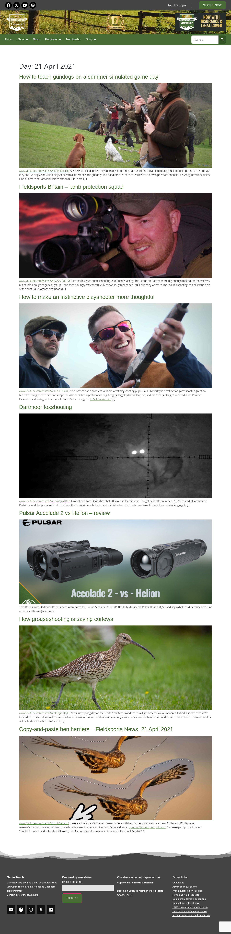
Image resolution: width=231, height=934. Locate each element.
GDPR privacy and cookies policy (190, 907)
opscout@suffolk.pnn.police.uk (147, 827)
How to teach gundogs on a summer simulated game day (88, 77)
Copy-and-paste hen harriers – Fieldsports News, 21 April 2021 (96, 729)
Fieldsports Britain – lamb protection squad (71, 187)
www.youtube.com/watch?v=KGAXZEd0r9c (44, 281)
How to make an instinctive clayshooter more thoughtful (86, 297)
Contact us (178, 882)
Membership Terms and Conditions (191, 915)
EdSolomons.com (100, 399)
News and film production (186, 894)
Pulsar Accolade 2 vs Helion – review (64, 513)
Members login (177, 5)
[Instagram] (32, 5)
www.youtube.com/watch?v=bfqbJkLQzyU (44, 713)
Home (8, 39)
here (35, 894)
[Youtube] (24, 5)
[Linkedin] (51, 909)
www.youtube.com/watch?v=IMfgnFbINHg (44, 171)
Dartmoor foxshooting (45, 407)
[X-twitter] (16, 5)
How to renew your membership (189, 911)
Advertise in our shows (184, 886)
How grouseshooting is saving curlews (66, 619)
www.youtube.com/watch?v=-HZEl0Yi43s (43, 391)
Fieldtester (51, 39)
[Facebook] (8, 5)
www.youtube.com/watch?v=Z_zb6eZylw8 (44, 823)
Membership (73, 39)
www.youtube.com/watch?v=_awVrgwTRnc (44, 501)
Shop (89, 39)
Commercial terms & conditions (189, 898)
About (21, 39)
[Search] (222, 40)
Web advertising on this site (187, 890)
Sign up (72, 898)
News (36, 39)
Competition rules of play (185, 903)
